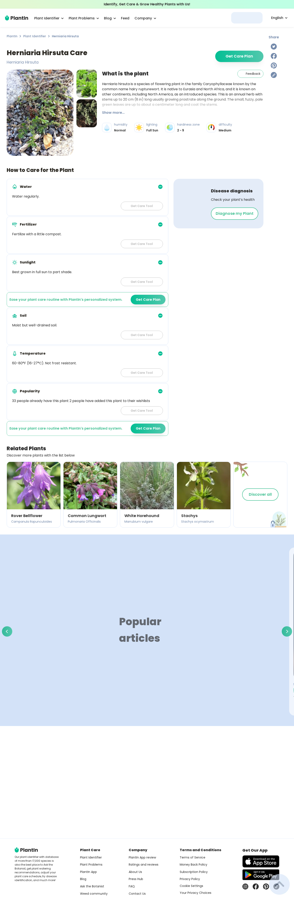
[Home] (16, 18)
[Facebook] (274, 56)
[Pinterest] (274, 65)
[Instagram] (245, 886)
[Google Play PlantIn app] (260, 874)
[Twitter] (274, 47)
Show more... (113, 112)
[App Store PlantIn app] (260, 861)
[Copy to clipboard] (274, 75)
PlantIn (12, 36)
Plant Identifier (34, 36)
